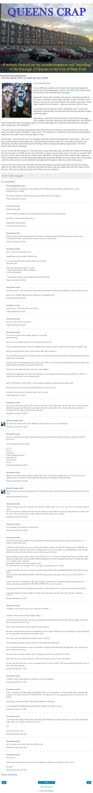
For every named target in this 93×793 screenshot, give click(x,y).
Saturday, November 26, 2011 (17, 413)
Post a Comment (9, 774)
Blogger (51, 791)
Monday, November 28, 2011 (16, 734)
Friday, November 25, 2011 (16, 199)
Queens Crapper (12, 420)
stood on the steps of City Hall (71, 90)
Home (46, 782)
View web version (46, 787)
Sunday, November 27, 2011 (16, 598)
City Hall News (44, 83)
